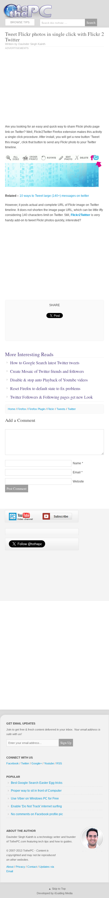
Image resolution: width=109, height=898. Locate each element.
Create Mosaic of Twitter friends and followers (47, 371)
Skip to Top (59, 888)
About (9, 866)
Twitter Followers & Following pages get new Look (51, 397)
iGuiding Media (63, 893)
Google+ (36, 763)
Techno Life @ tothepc (41, 10)
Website (78, 481)
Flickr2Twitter (80, 215)
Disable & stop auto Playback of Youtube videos (49, 380)
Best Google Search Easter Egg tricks (36, 783)
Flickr (50, 408)
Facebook (12, 763)
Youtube (49, 763)
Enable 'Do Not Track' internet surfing (36, 806)
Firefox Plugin (36, 408)
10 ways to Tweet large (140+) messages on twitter (54, 196)
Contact (32, 866)
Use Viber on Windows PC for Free (35, 798)
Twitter (72, 408)
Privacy (20, 866)
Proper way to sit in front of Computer (36, 790)
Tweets (61, 408)
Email (77, 472)
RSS (59, 763)
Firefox (21, 408)
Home (11, 408)
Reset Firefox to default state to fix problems (45, 388)
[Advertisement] (47, 87)
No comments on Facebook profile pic (37, 814)
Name (77, 463)
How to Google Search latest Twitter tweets (44, 362)
